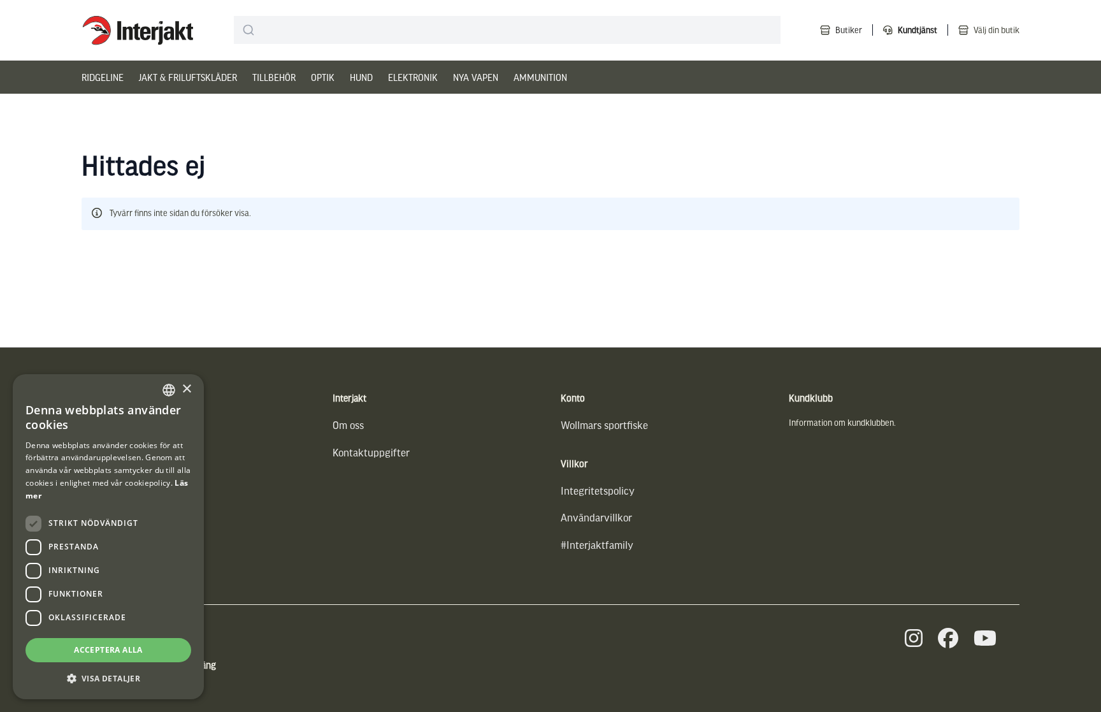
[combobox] (507, 30)
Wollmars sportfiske (604, 424)
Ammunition (540, 77)
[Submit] (249, 30)
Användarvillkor (596, 517)
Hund (361, 77)
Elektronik (413, 77)
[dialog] (108, 536)
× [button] (186, 389)
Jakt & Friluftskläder (188, 77)
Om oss (348, 424)
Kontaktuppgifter (371, 452)
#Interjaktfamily (597, 544)
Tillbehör (274, 77)
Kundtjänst (917, 29)
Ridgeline (103, 77)
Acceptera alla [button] (108, 649)
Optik (323, 77)
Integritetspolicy (598, 490)
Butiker (848, 29)
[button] (108, 679)
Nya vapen (475, 77)
